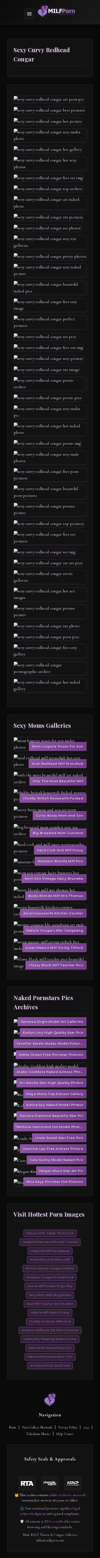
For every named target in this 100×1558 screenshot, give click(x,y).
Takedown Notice (38, 1434)
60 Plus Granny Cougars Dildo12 (50, 1268)
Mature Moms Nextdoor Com (50, 1356)
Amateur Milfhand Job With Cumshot (50, 1330)
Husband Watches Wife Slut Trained (50, 1242)
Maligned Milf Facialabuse (50, 1251)
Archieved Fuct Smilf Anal (50, 1365)
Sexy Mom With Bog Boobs (50, 1295)
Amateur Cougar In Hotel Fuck (50, 1277)
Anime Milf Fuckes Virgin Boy (50, 1286)
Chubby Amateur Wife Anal (50, 1321)
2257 (86, 1427)
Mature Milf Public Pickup (50, 1312)
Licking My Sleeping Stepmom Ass (50, 1339)
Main (12, 1427)
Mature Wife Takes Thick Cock (50, 1233)
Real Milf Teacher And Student (50, 1304)
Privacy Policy (67, 1427)
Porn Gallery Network (37, 1427)
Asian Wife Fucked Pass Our (50, 1348)
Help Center (65, 1434)
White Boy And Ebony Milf (50, 1259)
